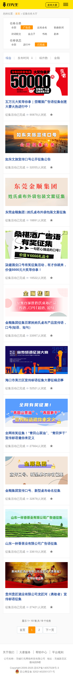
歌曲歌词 (59, 27)
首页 (17, 13)
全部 (13, 27)
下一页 (50, 630)
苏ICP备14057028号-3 (46, 667)
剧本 (56, 33)
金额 (57, 58)
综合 (8, 58)
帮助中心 (41, 652)
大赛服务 (25, 652)
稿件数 (43, 58)
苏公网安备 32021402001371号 (37, 671)
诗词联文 (16, 33)
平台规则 (57, 652)
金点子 (31, 33)
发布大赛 (52, 4)
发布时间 (24, 58)
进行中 (26, 44)
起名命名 (42, 27)
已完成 (41, 44)
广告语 (26, 27)
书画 (44, 33)
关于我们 (8, 652)
